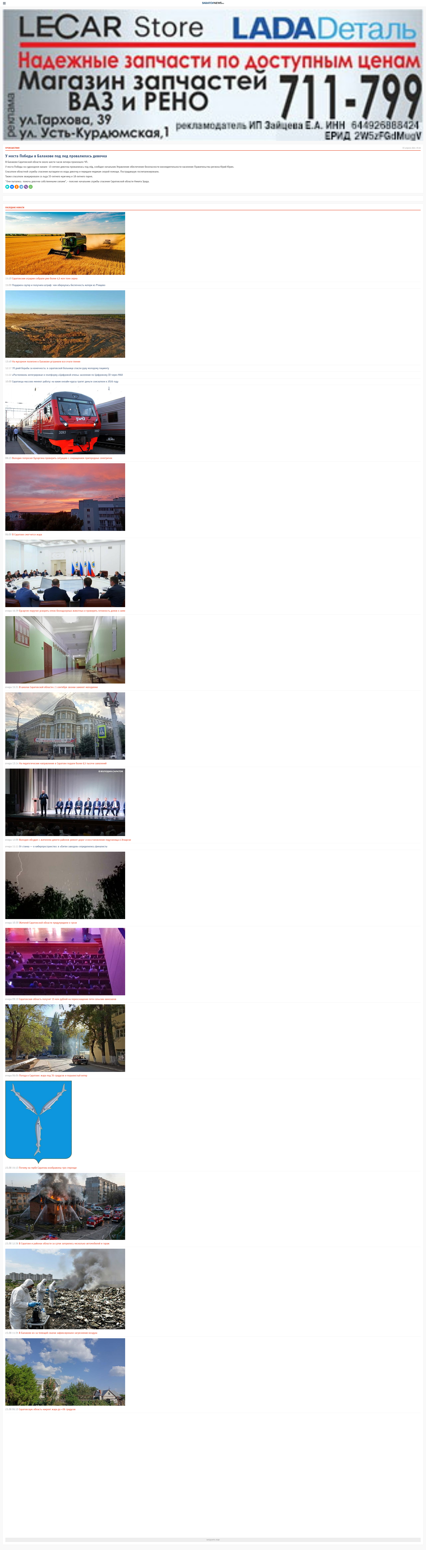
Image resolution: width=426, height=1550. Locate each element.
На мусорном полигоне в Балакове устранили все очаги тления (46, 361)
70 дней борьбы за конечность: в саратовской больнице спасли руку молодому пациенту (60, 368)
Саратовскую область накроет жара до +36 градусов (47, 1409)
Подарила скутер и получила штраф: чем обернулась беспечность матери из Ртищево (58, 285)
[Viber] (26, 187)
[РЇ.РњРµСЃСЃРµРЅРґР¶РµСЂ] (7, 187)
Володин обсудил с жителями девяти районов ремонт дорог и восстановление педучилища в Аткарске (75, 840)
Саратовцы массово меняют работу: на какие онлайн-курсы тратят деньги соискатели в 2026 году (65, 381)
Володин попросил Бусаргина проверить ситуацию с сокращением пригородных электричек (62, 458)
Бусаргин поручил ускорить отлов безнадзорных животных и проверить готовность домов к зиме (72, 611)
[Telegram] (21, 187)
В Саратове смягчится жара (27, 534)
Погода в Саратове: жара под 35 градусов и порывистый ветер (53, 1075)
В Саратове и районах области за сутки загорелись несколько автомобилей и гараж (64, 1243)
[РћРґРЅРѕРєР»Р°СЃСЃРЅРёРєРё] (17, 187)
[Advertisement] (105, 1475)
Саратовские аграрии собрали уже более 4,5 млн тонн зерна (44, 278)
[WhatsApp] (31, 187)
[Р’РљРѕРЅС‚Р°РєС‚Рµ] (12, 187)
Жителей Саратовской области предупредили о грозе (48, 923)
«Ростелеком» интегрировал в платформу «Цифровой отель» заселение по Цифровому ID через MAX (67, 375)
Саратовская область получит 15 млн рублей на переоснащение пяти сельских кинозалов (67, 999)
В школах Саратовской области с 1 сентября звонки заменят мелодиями (58, 687)
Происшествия (12, 148)
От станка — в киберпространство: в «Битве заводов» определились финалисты (63, 846)
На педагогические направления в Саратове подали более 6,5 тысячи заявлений (62, 763)
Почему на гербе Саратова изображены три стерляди (48, 1168)
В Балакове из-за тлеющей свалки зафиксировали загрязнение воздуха (58, 1333)
